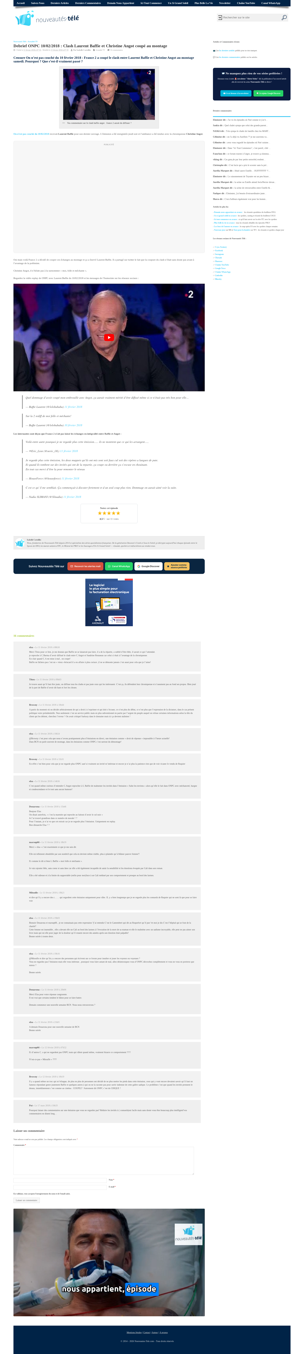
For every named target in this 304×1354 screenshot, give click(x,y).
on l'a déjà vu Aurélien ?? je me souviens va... (247, 137)
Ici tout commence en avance (225, 219)
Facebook (219, 250)
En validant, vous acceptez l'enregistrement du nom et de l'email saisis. (41, 1194)
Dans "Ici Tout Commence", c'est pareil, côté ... (249, 148)
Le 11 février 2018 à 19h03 (47, 918)
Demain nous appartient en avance (228, 212)
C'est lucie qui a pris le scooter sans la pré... (248, 165)
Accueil (21, 3)
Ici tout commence (151, 3)
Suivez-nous (37, 3)
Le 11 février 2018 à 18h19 (54, 842)
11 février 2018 (73, 406)
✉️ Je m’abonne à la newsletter (236, 93)
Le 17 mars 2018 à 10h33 (46, 1105)
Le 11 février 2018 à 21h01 (47, 1022)
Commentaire (19, 1145)
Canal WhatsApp (270, 3)
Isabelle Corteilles (84, 50)
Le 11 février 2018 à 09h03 (49, 679)
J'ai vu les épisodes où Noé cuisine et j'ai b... (248, 120)
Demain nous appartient (120, 3)
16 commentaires (116, 50)
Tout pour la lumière (242, 230)
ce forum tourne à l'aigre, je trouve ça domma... (249, 154)
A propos (164, 1332)
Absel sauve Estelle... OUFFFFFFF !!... (252, 171)
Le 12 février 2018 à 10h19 (51, 1077)
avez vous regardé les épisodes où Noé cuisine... (248, 142)
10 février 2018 (73, 425)
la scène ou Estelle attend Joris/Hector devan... (255, 182)
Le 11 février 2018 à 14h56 (47, 781)
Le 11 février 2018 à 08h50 (47, 647)
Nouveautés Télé (19, 41)
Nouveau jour (219, 230)
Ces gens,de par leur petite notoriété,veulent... (245, 159)
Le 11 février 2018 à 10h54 (47, 734)
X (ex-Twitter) (221, 247)
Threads (218, 258)
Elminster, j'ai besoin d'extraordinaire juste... (246, 193)
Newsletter (225, 3)
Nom (111, 1180)
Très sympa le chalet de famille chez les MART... (248, 131)
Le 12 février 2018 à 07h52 (54, 1047)
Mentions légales (134, 1332)
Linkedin (219, 275)
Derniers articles (60, 3)
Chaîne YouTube (246, 3)
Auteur (155, 1332)
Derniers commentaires (88, 3)
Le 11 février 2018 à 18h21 (52, 893)
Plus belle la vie (204, 3)
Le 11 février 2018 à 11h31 (51, 759)
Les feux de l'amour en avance (226, 226)
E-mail (112, 1187)
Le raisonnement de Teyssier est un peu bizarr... (249, 176)
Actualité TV (33, 41)
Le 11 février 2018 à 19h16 (47, 954)
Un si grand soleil (178, 3)
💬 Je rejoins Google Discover (268, 93)
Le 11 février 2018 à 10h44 (51, 705)
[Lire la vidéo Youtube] (109, 337)
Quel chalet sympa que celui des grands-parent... (246, 125)
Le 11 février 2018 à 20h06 (54, 990)
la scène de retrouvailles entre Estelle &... (253, 188)
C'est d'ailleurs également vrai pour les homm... (246, 199)
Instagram (219, 254)
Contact (146, 1332)
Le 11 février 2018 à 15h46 (54, 806)
